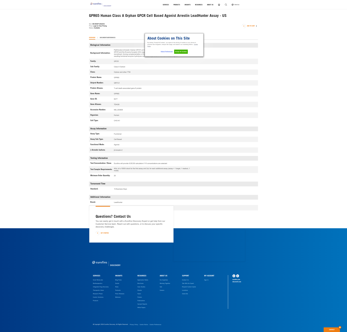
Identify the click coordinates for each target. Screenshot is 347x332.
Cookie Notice (144, 324)
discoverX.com (236, 282)
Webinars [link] (118, 297)
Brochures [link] (140, 283)
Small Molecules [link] (98, 280)
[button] (340, 326)
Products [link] (95, 300)
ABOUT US (163, 276)
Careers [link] (162, 290)
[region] (174, 45)
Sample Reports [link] (142, 304)
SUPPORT (185, 276)
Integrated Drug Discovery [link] (101, 287)
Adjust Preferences (167, 51)
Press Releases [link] (119, 294)
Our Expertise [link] (164, 280)
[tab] (92, 38)
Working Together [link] (165, 283)
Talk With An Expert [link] (188, 283)
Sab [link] (161, 287)
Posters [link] (139, 297)
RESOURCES (141, 276)
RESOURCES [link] (198, 5)
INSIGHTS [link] (188, 5)
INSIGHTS (118, 276)
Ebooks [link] (139, 290)
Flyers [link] (139, 294)
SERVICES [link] (166, 5)
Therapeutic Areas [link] (98, 290)
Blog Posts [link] (118, 280)
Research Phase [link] (98, 294)
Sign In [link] (206, 280)
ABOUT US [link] (210, 5)
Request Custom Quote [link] (189, 287)
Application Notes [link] (142, 280)
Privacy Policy (134, 324)
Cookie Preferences (155, 324)
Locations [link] (185, 290)
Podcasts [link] (118, 290)
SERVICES (96, 276)
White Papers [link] (141, 307)
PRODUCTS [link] (176, 5)
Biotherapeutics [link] (97, 283)
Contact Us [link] (185, 280)
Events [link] (117, 283)
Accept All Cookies (181, 51)
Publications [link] (141, 300)
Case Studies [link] (141, 287)
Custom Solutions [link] (98, 297)
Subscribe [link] (185, 294)
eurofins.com (236, 279)
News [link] (116, 287)
